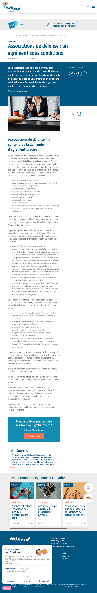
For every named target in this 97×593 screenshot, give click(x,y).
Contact (64, 553)
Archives (53, 584)
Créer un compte (34, 436)
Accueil (18, 35)
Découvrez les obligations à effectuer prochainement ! (65, 25)
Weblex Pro (65, 559)
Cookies (47, 584)
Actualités (26, 35)
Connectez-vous (38, 430)
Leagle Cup (65, 556)
